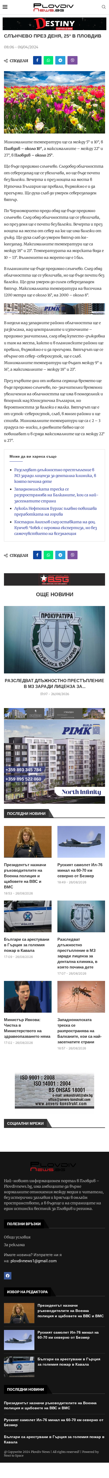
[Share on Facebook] (37, 60)
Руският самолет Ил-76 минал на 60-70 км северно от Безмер (79, 870)
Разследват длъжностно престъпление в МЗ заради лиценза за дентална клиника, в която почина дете (55, 475)
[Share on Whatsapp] (48, 60)
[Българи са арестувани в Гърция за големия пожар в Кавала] (28, 916)
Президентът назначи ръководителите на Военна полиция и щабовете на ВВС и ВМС (25, 875)
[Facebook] (7, 1275)
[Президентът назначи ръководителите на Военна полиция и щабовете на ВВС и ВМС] (28, 842)
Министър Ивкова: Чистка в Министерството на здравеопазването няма (27, 1028)
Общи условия (17, 1237)
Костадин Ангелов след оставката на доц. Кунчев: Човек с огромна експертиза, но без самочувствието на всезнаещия (55, 528)
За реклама (14, 1245)
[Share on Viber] (72, 60)
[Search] (103, 7)
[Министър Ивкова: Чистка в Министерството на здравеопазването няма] (28, 997)
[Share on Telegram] (60, 60)
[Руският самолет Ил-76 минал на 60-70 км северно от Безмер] (81, 842)
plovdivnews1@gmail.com (34, 1261)
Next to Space (14, 1455)
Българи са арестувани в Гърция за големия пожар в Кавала (26, 945)
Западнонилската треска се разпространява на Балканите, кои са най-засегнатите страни (56, 495)
